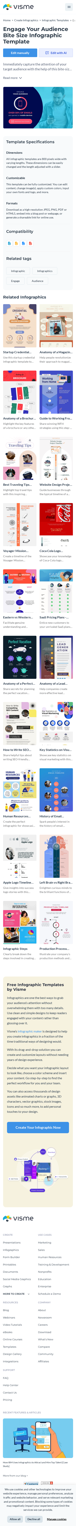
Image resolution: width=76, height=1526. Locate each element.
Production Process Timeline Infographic (54, 949)
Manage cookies (56, 1519)
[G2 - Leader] (47, 1483)
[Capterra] (32, 1483)
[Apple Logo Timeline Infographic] (19, 856)
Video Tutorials (12, 1324)
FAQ (5, 1377)
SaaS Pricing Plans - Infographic (53, 617)
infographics (44, 271)
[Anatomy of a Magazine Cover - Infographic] (56, 325)
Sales (41, 1249)
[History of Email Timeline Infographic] (56, 789)
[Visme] (18, 7)
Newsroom (45, 1317)
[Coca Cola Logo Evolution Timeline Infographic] (56, 524)
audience (37, 281)
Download (44, 1332)
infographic (18, 271)
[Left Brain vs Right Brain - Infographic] (56, 856)
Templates (9, 1346)
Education (44, 1279)
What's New (45, 1339)
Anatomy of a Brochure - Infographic (19, 418)
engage (15, 281)
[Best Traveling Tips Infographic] (19, 458)
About (42, 1310)
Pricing (7, 1399)
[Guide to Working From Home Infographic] (56, 392)
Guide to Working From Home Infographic (56, 418)
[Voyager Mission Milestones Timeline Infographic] (19, 524)
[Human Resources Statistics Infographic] (19, 789)
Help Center (10, 1385)
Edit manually (20, 53)
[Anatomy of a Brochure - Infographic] (19, 392)
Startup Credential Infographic (16, 352)
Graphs (7, 1286)
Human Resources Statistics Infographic (17, 816)
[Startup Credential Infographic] (19, 325)
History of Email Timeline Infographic (54, 816)
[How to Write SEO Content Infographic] (19, 723)
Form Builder (11, 1257)
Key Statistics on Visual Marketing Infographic (56, 750)
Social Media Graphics (17, 1279)
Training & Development (53, 1264)
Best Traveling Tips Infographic (16, 485)
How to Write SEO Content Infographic (17, 750)
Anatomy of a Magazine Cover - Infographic (56, 352)
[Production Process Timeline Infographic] (56, 922)
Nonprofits (44, 1271)
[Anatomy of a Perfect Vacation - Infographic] (19, 657)
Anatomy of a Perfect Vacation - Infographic (18, 684)
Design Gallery (12, 1354)
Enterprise (44, 1286)
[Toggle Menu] (69, 7)
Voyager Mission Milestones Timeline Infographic (17, 551)
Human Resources (49, 1257)
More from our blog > (15, 1475)
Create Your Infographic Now (38, 1127)
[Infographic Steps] (19, 922)
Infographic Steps (15, 948)
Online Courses (12, 1339)
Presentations (11, 1242)
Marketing (44, 1242)
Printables (9, 1264)
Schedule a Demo (49, 1293)
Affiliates (43, 1361)
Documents (10, 1271)
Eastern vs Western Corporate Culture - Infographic (17, 617)
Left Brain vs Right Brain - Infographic (56, 882)
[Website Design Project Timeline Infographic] (56, 458)
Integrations (10, 1361)
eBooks (7, 1332)
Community (45, 1354)
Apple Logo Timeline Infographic (17, 882)
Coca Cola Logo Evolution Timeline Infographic (52, 551)
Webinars (9, 1317)
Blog (6, 1310)
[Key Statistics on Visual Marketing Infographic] (56, 723)
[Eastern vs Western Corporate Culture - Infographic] (19, 590)
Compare (44, 1346)
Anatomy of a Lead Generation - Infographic (52, 684)
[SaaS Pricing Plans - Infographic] (56, 590)
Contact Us (10, 1392)
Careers (43, 1324)
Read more (10, 77)
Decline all (33, 1519)
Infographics (11, 1249)
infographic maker (30, 1031)
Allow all (15, 1519)
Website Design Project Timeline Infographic (56, 485)
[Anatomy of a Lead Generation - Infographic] (56, 657)
